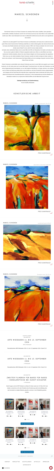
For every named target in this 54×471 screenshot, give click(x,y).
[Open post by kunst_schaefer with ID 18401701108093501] (21, 404)
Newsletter (16, 461)
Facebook (7, 468)
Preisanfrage (44, 153)
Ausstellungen (27, 335)
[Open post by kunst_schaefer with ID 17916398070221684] (9, 404)
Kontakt (7, 461)
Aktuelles (37, 461)
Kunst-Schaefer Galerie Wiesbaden (27, 2)
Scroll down (27, 19)
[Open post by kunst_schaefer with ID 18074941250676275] (32, 404)
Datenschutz (27, 464)
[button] (4, 404)
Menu (53, 3)
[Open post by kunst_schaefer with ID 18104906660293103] (44, 404)
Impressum (46, 461)
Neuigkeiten (27, 337)
